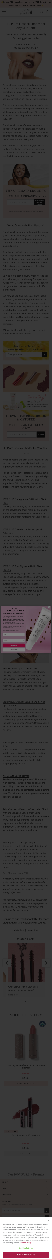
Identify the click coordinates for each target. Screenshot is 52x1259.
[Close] (49, 1220)
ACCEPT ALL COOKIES (26, 1255)
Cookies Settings (26, 1248)
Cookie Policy (26, 1243)
